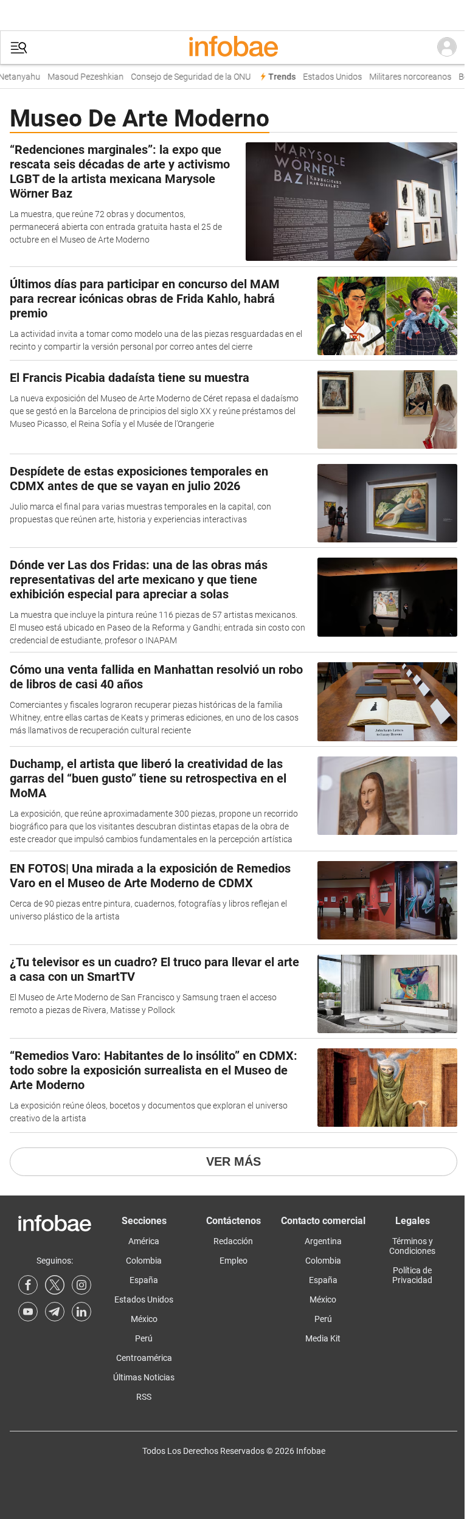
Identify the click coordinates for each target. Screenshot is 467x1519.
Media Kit (323, 1338)
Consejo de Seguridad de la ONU (186, 76)
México (144, 1319)
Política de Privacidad (412, 1275)
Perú (144, 1338)
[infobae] (233, 47)
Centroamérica (144, 1358)
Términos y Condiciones (412, 1246)
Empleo (233, 1260)
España (144, 1280)
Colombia (144, 1260)
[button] (18, 48)
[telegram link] (54, 1311)
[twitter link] (54, 1285)
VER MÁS (233, 1161)
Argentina (323, 1241)
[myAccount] (447, 47)
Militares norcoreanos (405, 76)
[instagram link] (81, 1285)
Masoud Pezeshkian (81, 76)
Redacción (233, 1241)
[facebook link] (28, 1285)
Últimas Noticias (144, 1377)
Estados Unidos (327, 76)
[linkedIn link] (81, 1311)
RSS (143, 1397)
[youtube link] (28, 1311)
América (143, 1241)
